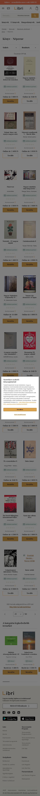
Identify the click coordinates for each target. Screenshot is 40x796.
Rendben (20, 409)
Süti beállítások (20, 414)
